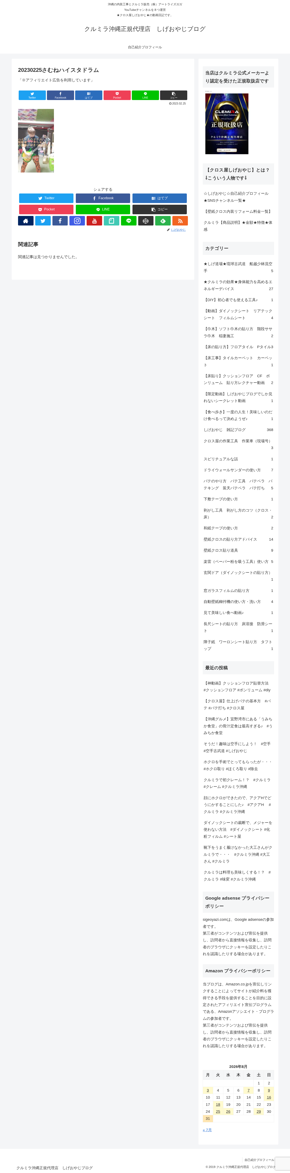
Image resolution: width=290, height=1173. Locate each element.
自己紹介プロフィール (259, 1160)
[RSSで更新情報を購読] (180, 220)
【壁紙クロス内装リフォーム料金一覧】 (238, 211)
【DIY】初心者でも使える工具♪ (238, 300)
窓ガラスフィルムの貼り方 (238, 591)
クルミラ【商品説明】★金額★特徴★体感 (238, 225)
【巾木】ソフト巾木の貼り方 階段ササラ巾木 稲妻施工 (238, 332)
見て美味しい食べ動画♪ (238, 613)
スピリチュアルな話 (238, 459)
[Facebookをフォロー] (60, 220)
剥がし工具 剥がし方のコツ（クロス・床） (238, 513)
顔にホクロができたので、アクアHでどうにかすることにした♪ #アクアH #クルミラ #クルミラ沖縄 (237, 805)
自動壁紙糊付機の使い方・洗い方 (238, 602)
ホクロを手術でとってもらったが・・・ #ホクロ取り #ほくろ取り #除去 (238, 765)
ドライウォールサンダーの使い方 (238, 470)
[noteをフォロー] (111, 220)
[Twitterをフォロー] (43, 220)
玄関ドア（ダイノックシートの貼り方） (238, 576)
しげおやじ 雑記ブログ (238, 430)
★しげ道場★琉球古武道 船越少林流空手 (238, 267)
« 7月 (207, 1130)
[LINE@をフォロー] (129, 220)
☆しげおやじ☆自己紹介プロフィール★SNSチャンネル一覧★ (236, 196)
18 (218, 1104)
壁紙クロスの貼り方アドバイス (238, 539)
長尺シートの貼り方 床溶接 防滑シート (238, 627)
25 (218, 1111)
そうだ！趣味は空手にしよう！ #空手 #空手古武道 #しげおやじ (237, 747)
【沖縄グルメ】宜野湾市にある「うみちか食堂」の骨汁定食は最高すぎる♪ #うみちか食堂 (238, 726)
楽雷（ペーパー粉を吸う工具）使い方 (238, 561)
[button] (173, 95)
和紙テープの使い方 (238, 528)
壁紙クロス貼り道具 (238, 550)
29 (259, 1111)
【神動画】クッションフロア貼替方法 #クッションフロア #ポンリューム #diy (238, 686)
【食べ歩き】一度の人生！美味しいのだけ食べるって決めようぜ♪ (238, 415)
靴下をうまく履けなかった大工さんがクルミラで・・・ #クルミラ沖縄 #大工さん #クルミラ (238, 854)
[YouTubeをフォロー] (94, 220)
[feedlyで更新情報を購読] (163, 220)
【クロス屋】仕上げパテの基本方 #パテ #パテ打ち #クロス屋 (237, 704)
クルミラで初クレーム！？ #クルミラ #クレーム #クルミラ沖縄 (237, 783)
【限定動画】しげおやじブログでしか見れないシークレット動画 (238, 397)
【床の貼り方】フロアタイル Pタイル (238, 347)
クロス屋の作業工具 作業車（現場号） (238, 444)
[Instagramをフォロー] (77, 220)
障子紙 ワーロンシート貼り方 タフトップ (238, 645)
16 (269, 1097)
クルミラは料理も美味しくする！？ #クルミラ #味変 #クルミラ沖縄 (237, 875)
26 (228, 1111)
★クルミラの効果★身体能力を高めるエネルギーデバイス (238, 285)
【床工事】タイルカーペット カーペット (238, 361)
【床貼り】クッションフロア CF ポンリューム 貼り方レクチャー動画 (238, 379)
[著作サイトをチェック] (26, 220)
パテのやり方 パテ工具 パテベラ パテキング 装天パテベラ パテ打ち (238, 484)
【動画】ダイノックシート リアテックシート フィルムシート (238, 314)
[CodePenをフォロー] (146, 220)
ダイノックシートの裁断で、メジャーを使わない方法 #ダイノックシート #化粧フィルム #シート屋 (238, 830)
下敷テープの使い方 (238, 499)
